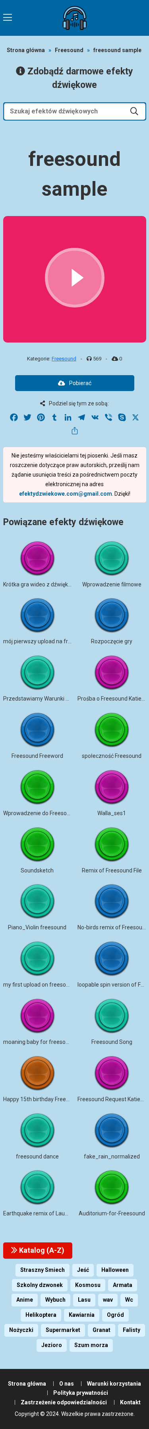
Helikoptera (40, 1315)
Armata (122, 1285)
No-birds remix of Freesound (113, 927)
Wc (129, 1300)
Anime (24, 1300)
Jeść (83, 1270)
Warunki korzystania (114, 1383)
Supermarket (63, 1330)
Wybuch (55, 1300)
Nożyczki (21, 1330)
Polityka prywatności (80, 1393)
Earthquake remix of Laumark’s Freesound (56, 1213)
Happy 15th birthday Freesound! (43, 1099)
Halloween (115, 1270)
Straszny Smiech (42, 1270)
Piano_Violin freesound (37, 927)
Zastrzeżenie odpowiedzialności (64, 1402)
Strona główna (26, 50)
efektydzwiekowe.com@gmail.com (65, 494)
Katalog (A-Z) (40, 1250)
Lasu (84, 1300)
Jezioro (51, 1345)
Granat (101, 1330)
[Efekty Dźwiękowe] (74, 18)
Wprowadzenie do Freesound (39, 813)
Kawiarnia (82, 1315)
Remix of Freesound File (112, 870)
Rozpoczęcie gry (111, 641)
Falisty (131, 1330)
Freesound (69, 50)
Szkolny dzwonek (40, 1285)
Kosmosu (88, 1285)
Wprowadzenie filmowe (111, 584)
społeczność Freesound (111, 756)
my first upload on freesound (39, 984)
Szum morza (91, 1345)
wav (108, 1300)
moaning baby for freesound (39, 1042)
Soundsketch (37, 870)
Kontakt (130, 1402)
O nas (66, 1383)
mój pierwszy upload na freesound (46, 641)
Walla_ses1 (111, 813)
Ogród (115, 1315)
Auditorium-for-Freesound (112, 1213)
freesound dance (37, 1156)
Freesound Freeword (37, 756)
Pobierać (80, 383)
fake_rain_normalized (112, 1156)
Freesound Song (111, 1042)
